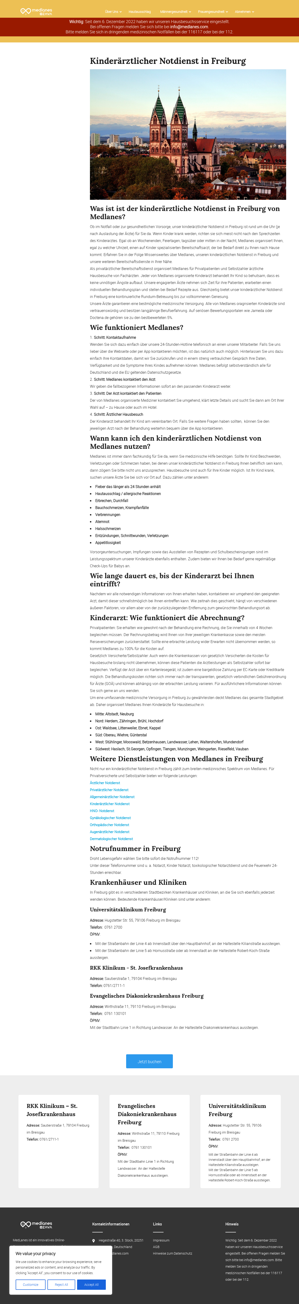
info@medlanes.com (189, 26)
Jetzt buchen (149, 1061)
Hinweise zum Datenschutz (172, 1253)
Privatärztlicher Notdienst (109, 789)
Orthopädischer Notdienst (109, 824)
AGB (156, 1247)
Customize (30, 1284)
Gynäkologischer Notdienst (110, 817)
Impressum (161, 1240)
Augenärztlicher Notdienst (109, 831)
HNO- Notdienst (102, 810)
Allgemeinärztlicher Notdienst (112, 796)
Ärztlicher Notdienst (105, 782)
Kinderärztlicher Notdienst (110, 803)
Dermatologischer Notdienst (111, 838)
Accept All (91, 1284)
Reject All (61, 1284)
